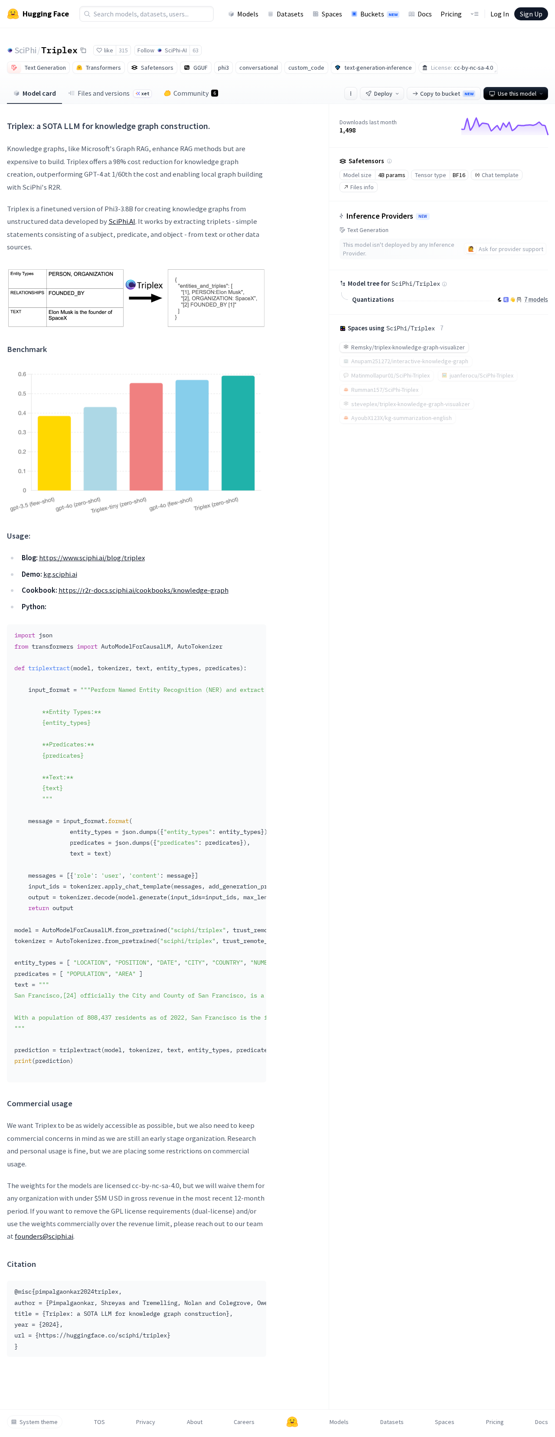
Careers (244, 1422)
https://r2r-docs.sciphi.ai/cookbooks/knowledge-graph (144, 590)
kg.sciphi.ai (60, 574)
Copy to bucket (446, 93)
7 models (536, 299)
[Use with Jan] (512, 299)
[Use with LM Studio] (506, 299)
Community (194, 93)
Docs (425, 14)
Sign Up (531, 14)
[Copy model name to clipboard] (83, 50)
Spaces (332, 14)
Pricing (451, 14)
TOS (99, 1422)
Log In (499, 14)
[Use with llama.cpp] (499, 299)
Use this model (517, 93)
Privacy (145, 1422)
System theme (39, 1422)
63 (196, 50)
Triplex (59, 50)
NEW (422, 216)
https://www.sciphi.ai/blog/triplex (92, 557)
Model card (39, 93)
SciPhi (25, 50)
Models (247, 14)
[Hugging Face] (292, 1422)
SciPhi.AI (121, 221)
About (194, 1422)
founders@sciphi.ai (44, 1236)
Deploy (383, 93)
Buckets (379, 14)
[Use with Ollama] (519, 299)
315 (123, 50)
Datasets (290, 14)
